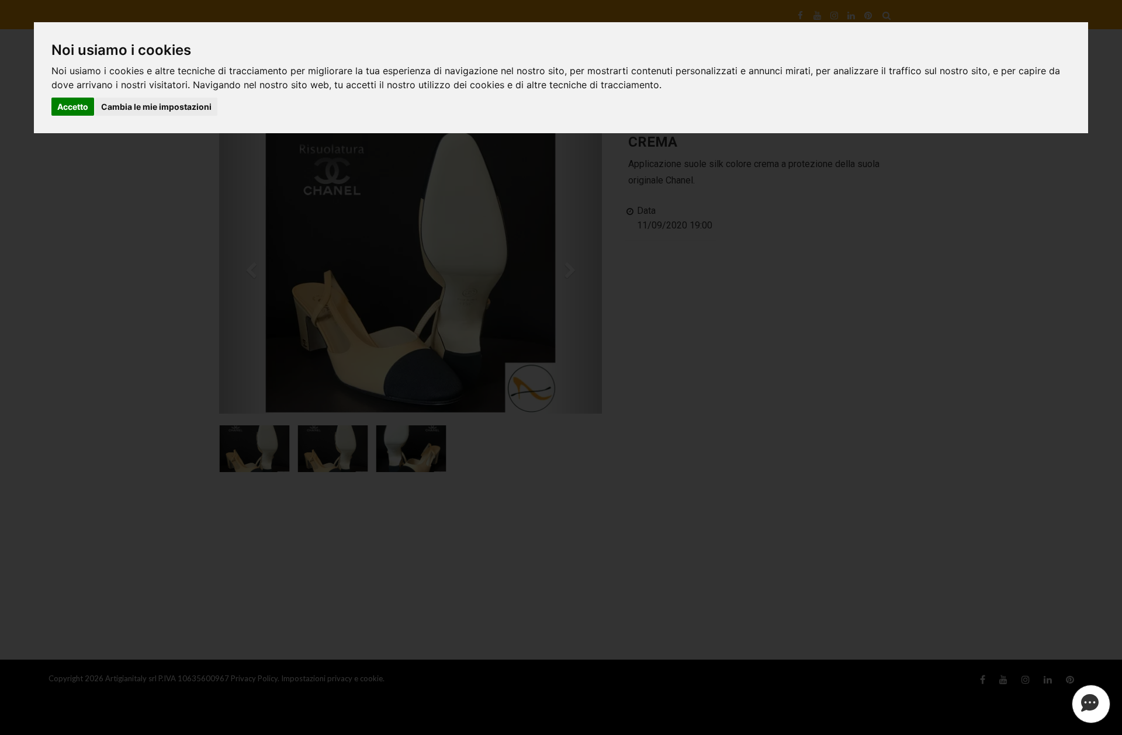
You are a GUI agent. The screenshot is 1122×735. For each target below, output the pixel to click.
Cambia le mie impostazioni (156, 107)
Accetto (72, 107)
